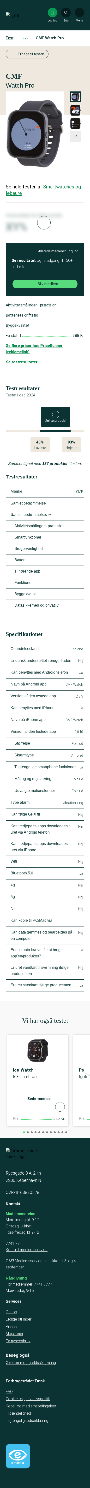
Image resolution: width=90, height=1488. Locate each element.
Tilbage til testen (31, 54)
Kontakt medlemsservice (27, 1249)
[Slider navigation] (24, 1132)
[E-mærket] (18, 1456)
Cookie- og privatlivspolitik (28, 1399)
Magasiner (14, 1333)
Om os (11, 1312)
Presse (12, 1326)
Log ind (72, 251)
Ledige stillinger (18, 1319)
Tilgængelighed (18, 1413)
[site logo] (21, 15)
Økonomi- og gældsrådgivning (31, 1362)
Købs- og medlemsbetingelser (31, 1406)
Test (9, 38)
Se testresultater (22, 362)
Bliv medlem (47, 284)
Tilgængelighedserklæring (27, 1420)
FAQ (9, 1391)
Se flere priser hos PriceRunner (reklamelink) (34, 348)
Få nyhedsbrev (18, 1341)
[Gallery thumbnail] (75, 123)
